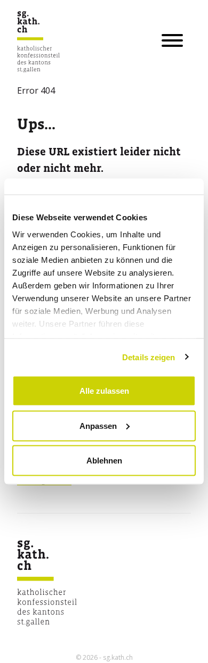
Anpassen (98, 425)
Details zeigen (148, 356)
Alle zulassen (104, 390)
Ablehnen (104, 460)
